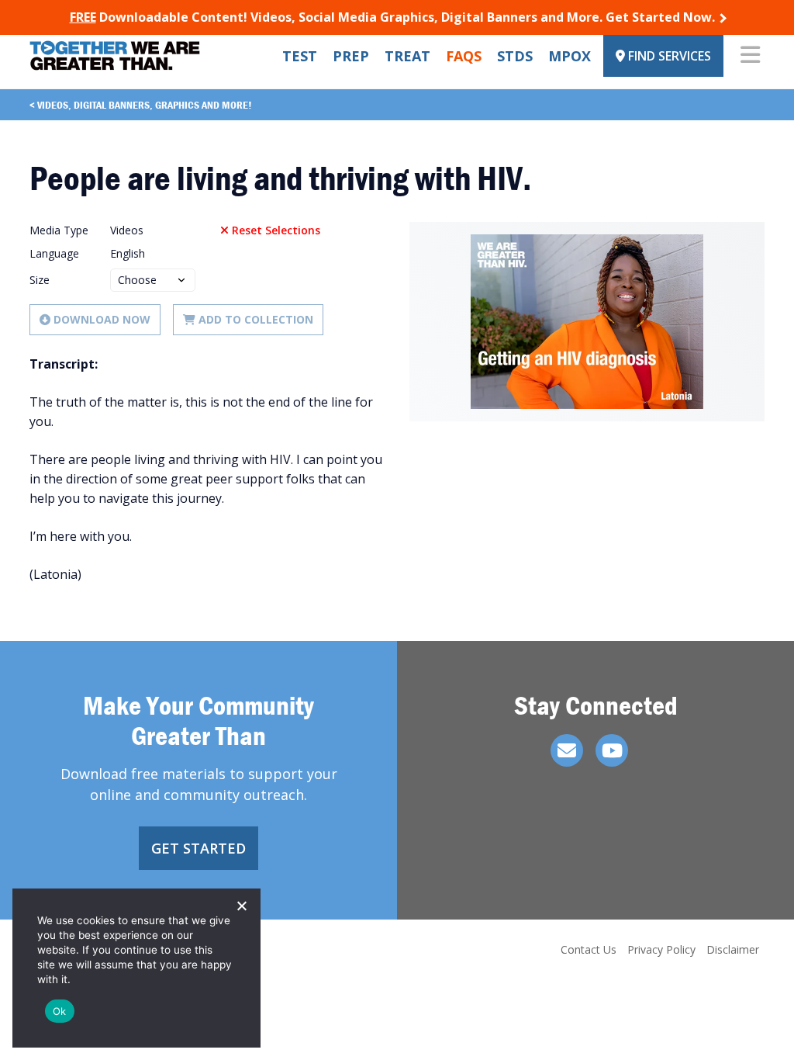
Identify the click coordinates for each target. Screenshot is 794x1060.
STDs (515, 56)
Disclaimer (732, 949)
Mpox (569, 56)
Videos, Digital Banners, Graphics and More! (144, 105)
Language (54, 253)
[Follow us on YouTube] (612, 750)
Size (39, 279)
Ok (60, 1011)
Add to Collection (255, 319)
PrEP (351, 56)
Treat (407, 56)
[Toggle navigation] (750, 56)
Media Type (58, 230)
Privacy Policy (661, 949)
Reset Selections (276, 230)
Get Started (198, 848)
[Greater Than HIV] (114, 55)
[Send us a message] (567, 750)
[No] (241, 905)
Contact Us (588, 949)
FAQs (464, 56)
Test (299, 56)
